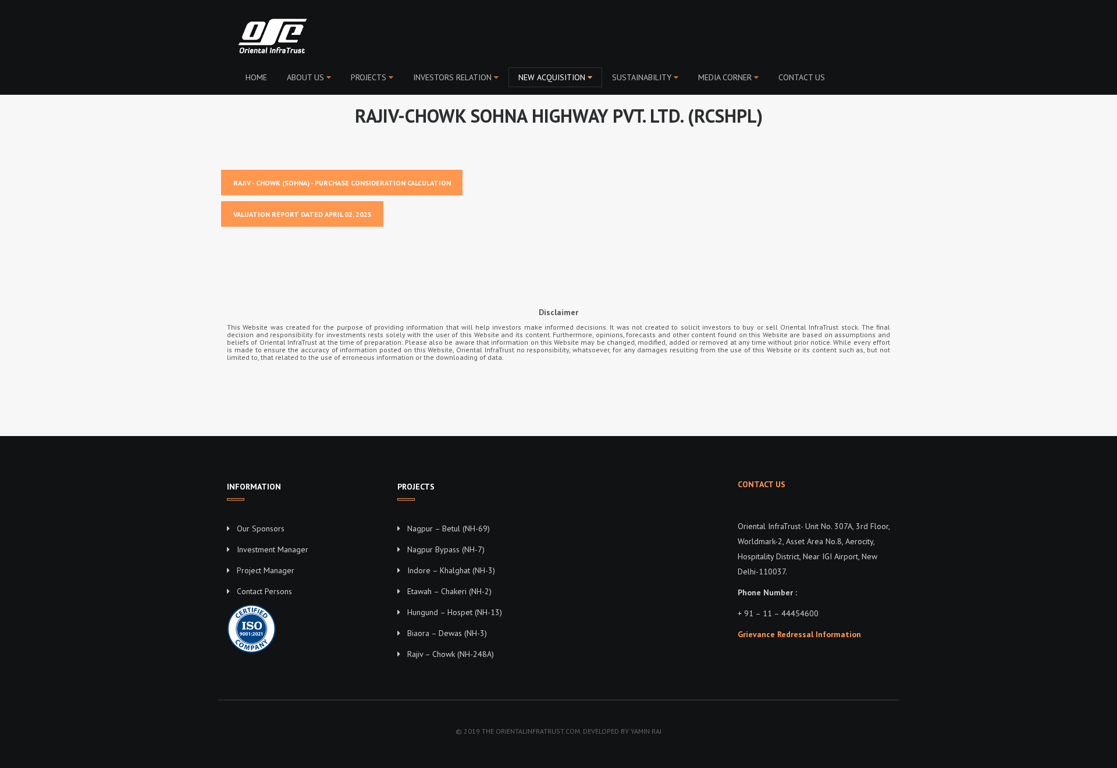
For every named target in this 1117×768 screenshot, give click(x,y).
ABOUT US (305, 77)
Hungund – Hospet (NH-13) (454, 612)
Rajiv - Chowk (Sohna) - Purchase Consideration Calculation (342, 182)
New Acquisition (551, 77)
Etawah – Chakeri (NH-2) (449, 591)
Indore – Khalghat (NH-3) (451, 570)
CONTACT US (801, 77)
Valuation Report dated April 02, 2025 (302, 214)
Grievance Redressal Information (799, 634)
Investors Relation (452, 77)
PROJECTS (368, 77)
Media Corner (725, 77)
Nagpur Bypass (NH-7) (446, 549)
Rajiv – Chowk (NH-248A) (450, 654)
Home (256, 77)
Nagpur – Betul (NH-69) (448, 528)
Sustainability (641, 77)
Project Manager (265, 570)
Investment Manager (272, 549)
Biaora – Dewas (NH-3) (447, 633)
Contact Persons (264, 591)
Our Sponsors (260, 528)
